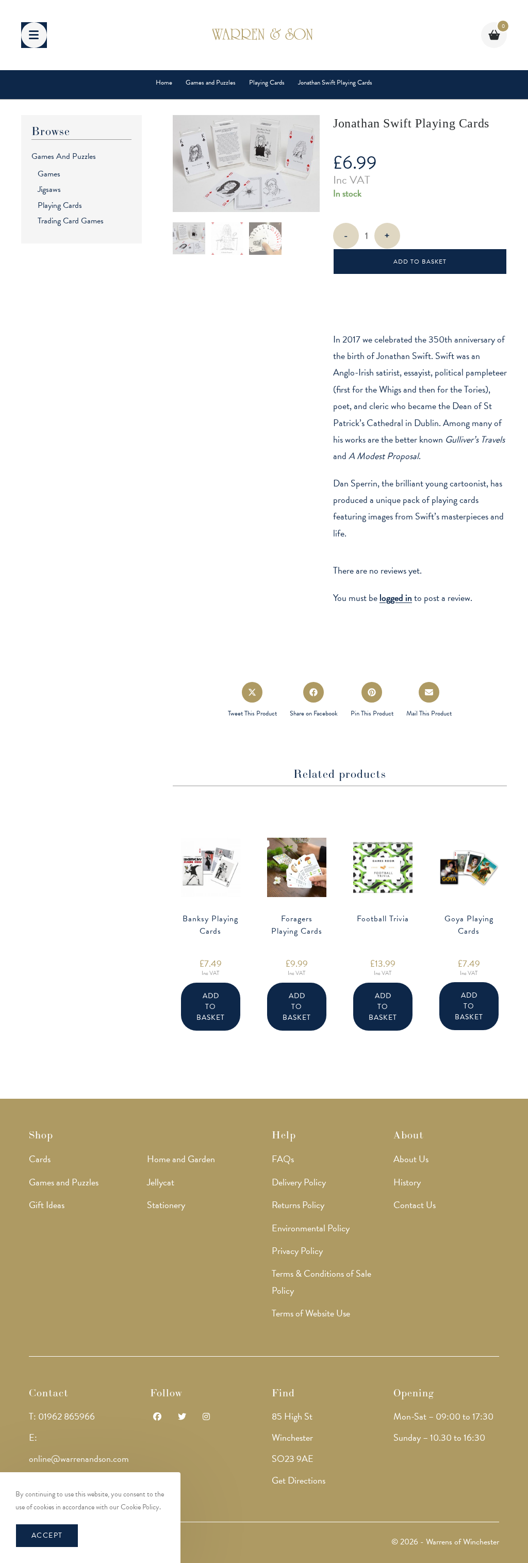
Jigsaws (49, 189)
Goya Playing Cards (468, 925)
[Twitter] (182, 1417)
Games (49, 174)
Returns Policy (298, 1205)
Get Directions (298, 1480)
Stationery (166, 1205)
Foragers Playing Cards (296, 925)
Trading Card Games (71, 221)
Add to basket (420, 261)
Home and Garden (181, 1159)
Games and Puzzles (63, 156)
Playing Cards (60, 205)
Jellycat (160, 1182)
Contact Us (414, 1205)
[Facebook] (157, 1417)
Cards (40, 1159)
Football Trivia (383, 919)
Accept (46, 1535)
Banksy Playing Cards (210, 925)
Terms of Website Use (311, 1313)
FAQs (283, 1159)
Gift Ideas (46, 1205)
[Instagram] (206, 1417)
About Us (410, 1159)
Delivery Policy (299, 1182)
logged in (396, 598)
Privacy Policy (297, 1251)
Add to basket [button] (210, 1006)
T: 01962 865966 (62, 1416)
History (407, 1182)
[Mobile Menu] (34, 35)
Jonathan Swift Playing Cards (335, 82)
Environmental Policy (311, 1228)
